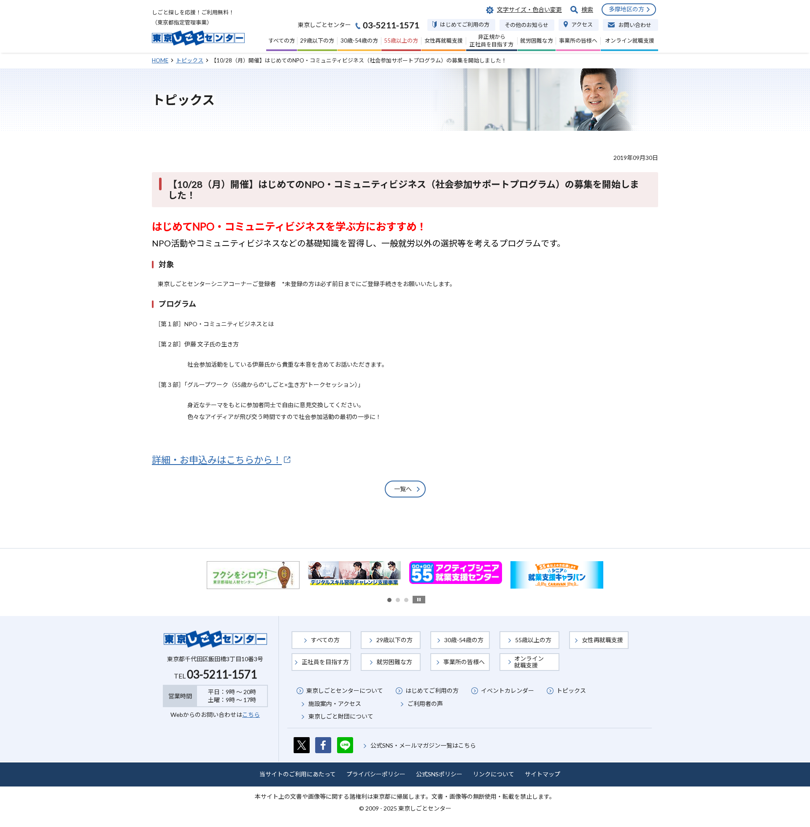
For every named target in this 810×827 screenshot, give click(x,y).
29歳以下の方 (394, 639)
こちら (251, 714)
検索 (587, 9)
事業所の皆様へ (464, 661)
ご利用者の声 (425, 703)
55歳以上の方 (533, 639)
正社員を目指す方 (325, 661)
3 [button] (406, 600)
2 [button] (398, 600)
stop (419, 599)
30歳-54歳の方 (463, 639)
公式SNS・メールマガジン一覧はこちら (423, 745)
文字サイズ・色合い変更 (529, 9)
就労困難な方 (394, 661)
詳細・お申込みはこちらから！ (217, 459)
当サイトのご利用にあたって (297, 774)
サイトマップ (542, 774)
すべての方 (325, 639)
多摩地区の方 (626, 9)
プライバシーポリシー (375, 774)
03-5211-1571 (222, 674)
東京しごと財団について (340, 716)
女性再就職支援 (602, 639)
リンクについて (493, 774)
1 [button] (389, 600)
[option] (253, 575)
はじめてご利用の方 (432, 690)
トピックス (571, 690)
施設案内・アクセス (334, 703)
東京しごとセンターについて (344, 690)
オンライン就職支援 (529, 662)
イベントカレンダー (507, 690)
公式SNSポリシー (439, 774)
